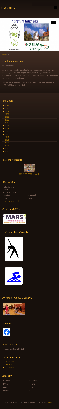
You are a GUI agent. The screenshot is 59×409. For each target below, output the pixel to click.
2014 (7, 140)
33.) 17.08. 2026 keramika (29, 174)
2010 (7, 151)
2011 (7, 149)
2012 (7, 146)
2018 (7, 128)
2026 (7, 105)
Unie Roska (9, 362)
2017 (7, 131)
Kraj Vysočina (10, 368)
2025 (7, 108)
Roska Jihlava (9, 8)
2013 (7, 143)
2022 (7, 117)
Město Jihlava (10, 365)
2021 (7, 120)
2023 (7, 114)
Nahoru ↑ (50, 402)
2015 (7, 137)
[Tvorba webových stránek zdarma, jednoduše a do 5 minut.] (22, 402)
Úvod (4, 55)
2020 (7, 123)
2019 (7, 126)
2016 (7, 134)
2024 (7, 111)
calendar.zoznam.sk (11, 201)
